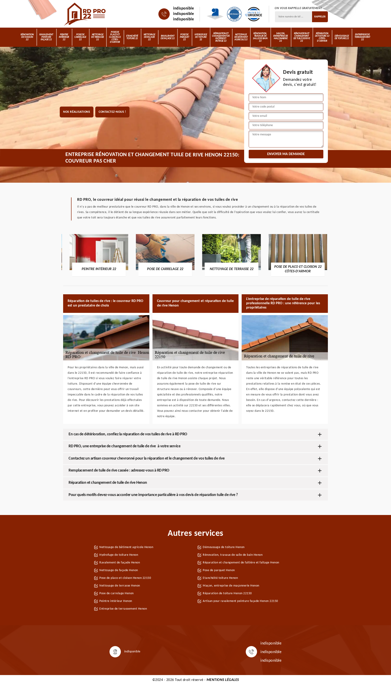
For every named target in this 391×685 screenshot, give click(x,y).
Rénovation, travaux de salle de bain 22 (260, 37)
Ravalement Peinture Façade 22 (46, 37)
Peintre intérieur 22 (64, 37)
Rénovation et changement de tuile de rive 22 (301, 37)
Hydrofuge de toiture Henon (118, 555)
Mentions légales (223, 680)
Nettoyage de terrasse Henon (119, 585)
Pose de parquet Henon (219, 570)
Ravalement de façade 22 (168, 37)
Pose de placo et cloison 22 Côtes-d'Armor (115, 37)
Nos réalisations (76, 112)
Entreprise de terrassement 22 (362, 37)
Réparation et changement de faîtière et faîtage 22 (220, 37)
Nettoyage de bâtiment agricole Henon (126, 547)
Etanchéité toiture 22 (132, 37)
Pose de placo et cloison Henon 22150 (125, 578)
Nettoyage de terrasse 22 (97, 37)
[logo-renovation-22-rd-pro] (85, 14)
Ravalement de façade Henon (119, 562)
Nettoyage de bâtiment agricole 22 (241, 37)
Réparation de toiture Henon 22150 (227, 593)
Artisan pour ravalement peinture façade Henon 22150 (240, 601)
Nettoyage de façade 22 (149, 37)
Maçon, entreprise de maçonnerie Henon (231, 585)
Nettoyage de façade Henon (118, 570)
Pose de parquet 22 (184, 37)
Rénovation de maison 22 (27, 37)
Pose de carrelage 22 (80, 37)
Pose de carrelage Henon (116, 593)
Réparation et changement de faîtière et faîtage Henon (241, 562)
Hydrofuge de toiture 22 (201, 37)
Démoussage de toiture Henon (224, 547)
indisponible (183, 8)
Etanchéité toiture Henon (220, 578)
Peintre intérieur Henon (115, 601)
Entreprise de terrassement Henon (123, 609)
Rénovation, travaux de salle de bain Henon (232, 555)
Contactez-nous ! (112, 112)
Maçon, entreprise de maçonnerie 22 (280, 37)
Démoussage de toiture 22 (342, 37)
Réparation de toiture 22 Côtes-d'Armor (322, 37)
